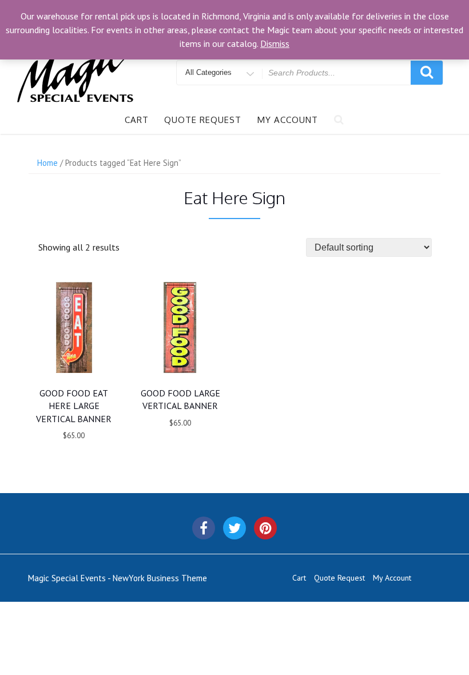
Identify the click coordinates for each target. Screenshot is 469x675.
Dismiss (274, 43)
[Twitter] (234, 528)
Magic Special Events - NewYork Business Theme (117, 578)
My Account (287, 119)
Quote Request (202, 119)
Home (47, 162)
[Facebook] (203, 528)
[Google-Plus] (265, 528)
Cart (137, 119)
